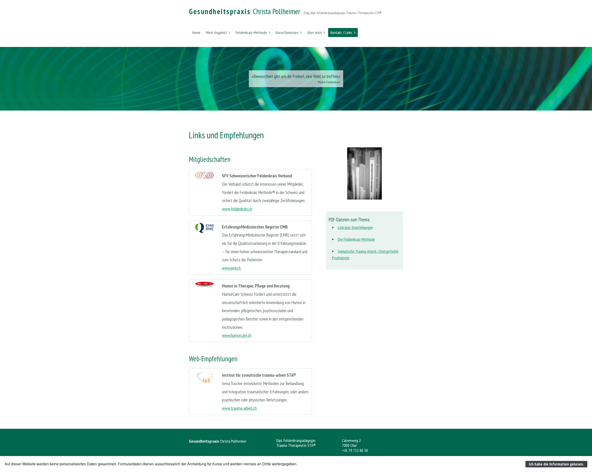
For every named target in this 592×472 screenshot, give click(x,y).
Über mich (314, 32)
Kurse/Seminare (287, 32)
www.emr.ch (231, 268)
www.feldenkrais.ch (237, 209)
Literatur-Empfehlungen (355, 227)
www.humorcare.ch (236, 335)
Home (196, 32)
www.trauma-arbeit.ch (239, 408)
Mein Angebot (216, 32)
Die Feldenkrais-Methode (356, 239)
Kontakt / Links (341, 32)
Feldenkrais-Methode (251, 32)
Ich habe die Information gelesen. (556, 464)
